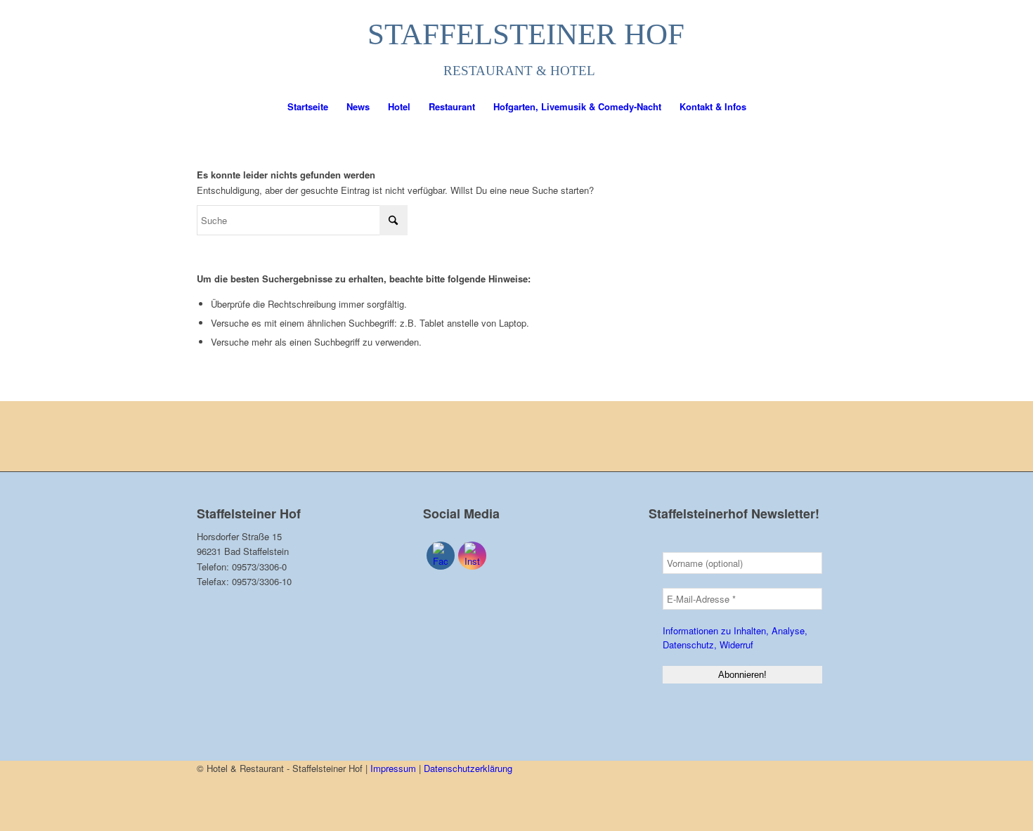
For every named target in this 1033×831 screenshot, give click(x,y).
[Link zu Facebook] (804, 44)
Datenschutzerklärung (468, 768)
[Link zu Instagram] (825, 44)
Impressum (393, 768)
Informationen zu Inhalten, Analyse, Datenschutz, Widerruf (735, 637)
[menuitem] (307, 106)
